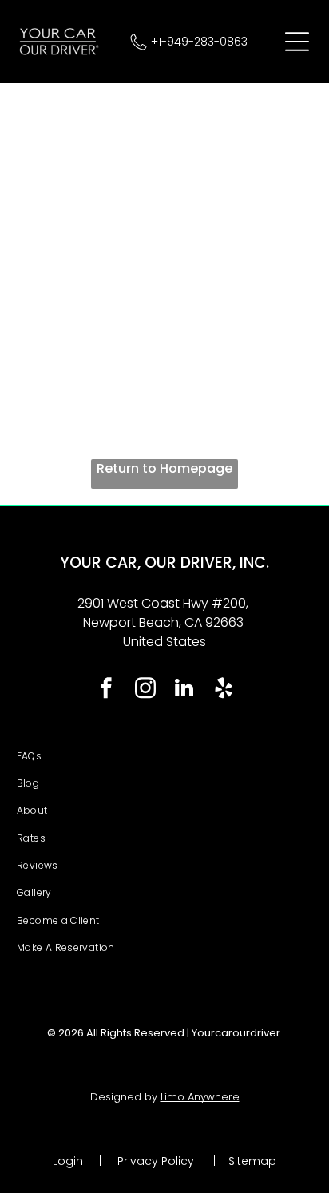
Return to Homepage (164, 468)
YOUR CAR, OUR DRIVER (146, 562)
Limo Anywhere (200, 1096)
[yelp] (223, 690)
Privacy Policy (155, 1161)
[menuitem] (165, 756)
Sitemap (252, 1161)
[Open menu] (297, 42)
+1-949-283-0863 (199, 42)
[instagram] (145, 690)
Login (68, 1161)
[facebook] (106, 690)
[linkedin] (184, 690)
